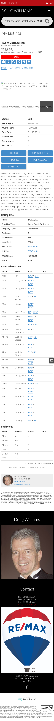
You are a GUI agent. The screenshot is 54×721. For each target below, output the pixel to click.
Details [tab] (4, 67)
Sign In (4, 3)
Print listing (13, 166)
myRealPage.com (27, 699)
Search (47, 21)
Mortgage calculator (40, 160)
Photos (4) (13, 153)
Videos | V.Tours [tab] (21, 67)
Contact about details (40, 153)
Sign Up (14, 3)
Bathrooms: (7, 426)
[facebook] (27, 687)
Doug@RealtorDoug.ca (22, 484)
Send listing (14, 159)
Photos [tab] (11, 67)
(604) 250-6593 (19, 482)
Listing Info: (7, 215)
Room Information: (11, 266)
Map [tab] (31, 67)
